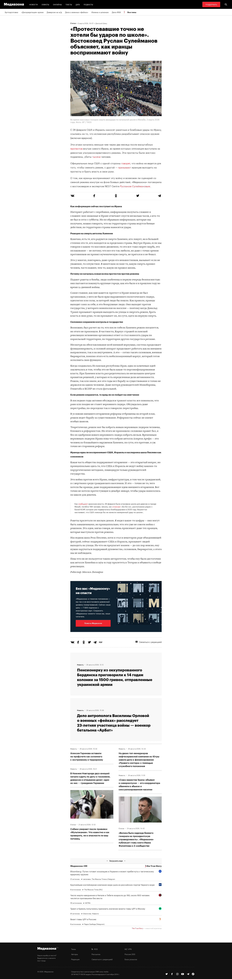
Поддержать (211, 4)
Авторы (74, 954)
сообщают (83, 503)
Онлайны (57, 4)
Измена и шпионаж (100, 12)
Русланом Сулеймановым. (135, 186)
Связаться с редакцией (150, 641)
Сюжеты (45, 4)
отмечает (116, 506)
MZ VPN (128, 948)
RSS (95, 948)
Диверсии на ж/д (54, 12)
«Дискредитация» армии (32, 12)
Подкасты (88, 4)
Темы (73, 948)
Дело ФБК (116, 12)
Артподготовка (11, 12)
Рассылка (96, 954)
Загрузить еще (116, 861)
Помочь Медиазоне (93, 623)
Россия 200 (130, 954)
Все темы (131, 12)
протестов (76, 148)
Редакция (75, 959)
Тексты (69, 4)
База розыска (131, 959)
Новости (33, 4)
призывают (124, 167)
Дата (78, 4)
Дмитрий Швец (101, 23)
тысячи (96, 156)
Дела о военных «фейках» (76, 12)
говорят (125, 163)
